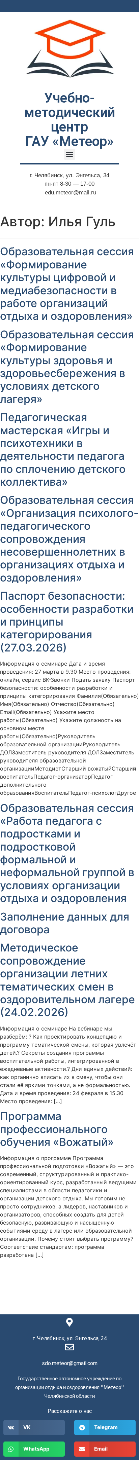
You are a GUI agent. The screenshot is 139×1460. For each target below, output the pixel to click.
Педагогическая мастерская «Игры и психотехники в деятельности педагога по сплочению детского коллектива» (63, 449)
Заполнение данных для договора (64, 923)
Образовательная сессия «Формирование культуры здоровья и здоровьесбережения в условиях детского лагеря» (67, 367)
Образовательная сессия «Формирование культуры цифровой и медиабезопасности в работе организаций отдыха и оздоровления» (67, 284)
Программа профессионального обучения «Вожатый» (57, 1129)
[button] (69, 154)
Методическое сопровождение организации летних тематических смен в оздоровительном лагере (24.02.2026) (67, 980)
